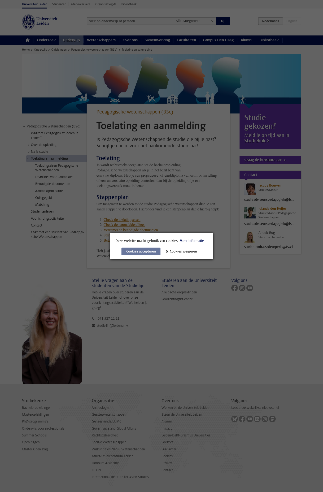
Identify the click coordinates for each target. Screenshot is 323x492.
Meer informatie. (192, 240)
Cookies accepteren (141, 251)
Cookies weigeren (183, 251)
